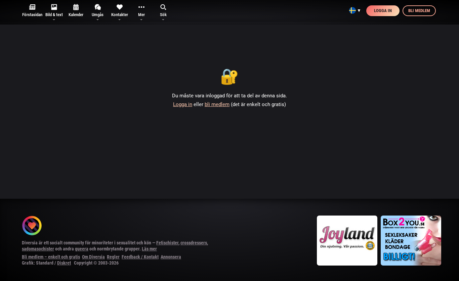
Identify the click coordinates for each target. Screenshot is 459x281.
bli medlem (217, 104)
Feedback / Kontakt (140, 257)
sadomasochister (38, 248)
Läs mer (149, 248)
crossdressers (193, 242)
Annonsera (171, 257)
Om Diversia (93, 257)
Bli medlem (419, 10)
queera (81, 248)
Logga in (383, 10)
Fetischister (167, 242)
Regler (113, 257)
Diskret (64, 263)
